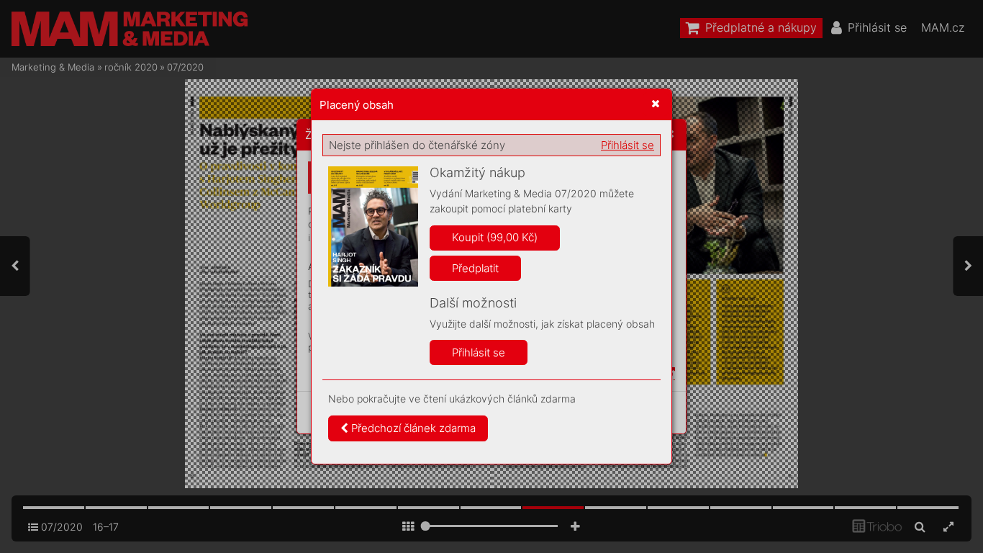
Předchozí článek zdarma (412, 428)
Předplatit (475, 268)
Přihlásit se (627, 145)
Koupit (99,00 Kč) (495, 237)
